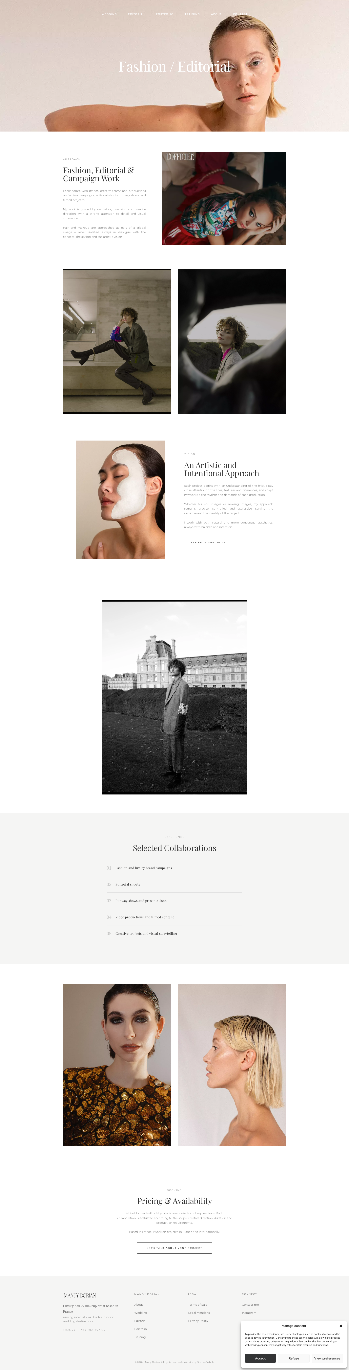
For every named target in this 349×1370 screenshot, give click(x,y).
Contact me (250, 1304)
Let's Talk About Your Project (174, 1248)
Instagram (249, 1313)
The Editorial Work (208, 542)
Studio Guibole (205, 1362)
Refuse (294, 1358)
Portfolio (165, 14)
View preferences (327, 1358)
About (216, 14)
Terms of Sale (197, 1304)
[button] (341, 1326)
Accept (260, 1358)
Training (192, 14)
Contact (240, 14)
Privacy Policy (198, 1321)
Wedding (109, 14)
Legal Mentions (199, 1313)
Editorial (136, 14)
